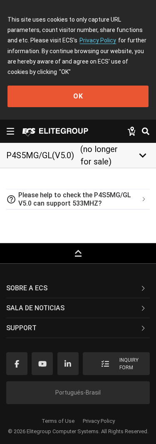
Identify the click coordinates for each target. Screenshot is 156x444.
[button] (78, 199)
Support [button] (21, 328)
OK (78, 96)
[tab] (78, 199)
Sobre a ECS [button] (26, 288)
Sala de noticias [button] (35, 308)
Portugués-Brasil (78, 392)
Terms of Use (58, 421)
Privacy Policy (97, 40)
